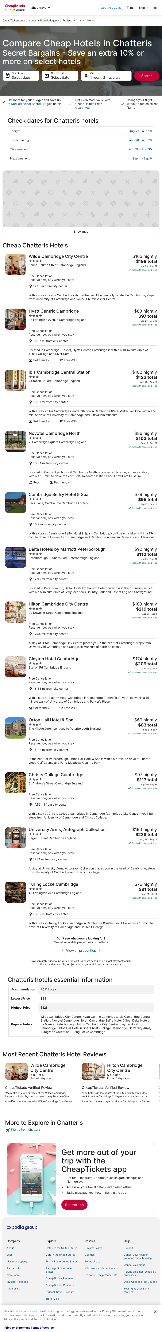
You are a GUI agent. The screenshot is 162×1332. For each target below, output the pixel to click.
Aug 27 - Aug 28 (140, 131)
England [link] (67, 20)
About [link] (10, 1248)
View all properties (81, 950)
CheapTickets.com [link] (14, 20)
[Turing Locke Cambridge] (81, 905)
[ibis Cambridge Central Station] (81, 396)
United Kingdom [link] (49, 20)
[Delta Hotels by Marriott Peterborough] (81, 570)
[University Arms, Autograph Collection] (81, 850)
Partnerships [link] (14, 1268)
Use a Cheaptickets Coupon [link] (140, 1281)
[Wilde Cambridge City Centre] (81, 277)
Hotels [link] (32, 20)
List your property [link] (17, 1261)
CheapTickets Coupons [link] (60, 1285)
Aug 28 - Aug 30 (140, 149)
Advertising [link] (13, 1288)
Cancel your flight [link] (134, 1264)
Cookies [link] (89, 1254)
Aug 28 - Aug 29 (140, 140)
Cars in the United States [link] (60, 1254)
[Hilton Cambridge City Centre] (81, 625)
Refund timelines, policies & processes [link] (140, 1273)
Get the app (74, 1205)
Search (147, 76)
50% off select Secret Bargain (31, 104)
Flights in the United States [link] (61, 1261)
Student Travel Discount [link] (60, 1292)
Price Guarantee (88, 105)
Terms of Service (42, 1327)
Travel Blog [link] (52, 1298)
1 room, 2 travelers (105, 77)
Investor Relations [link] (17, 1281)
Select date (21, 77)
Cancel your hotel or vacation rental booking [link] (138, 1256)
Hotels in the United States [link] (61, 1248)
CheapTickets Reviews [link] (59, 1278)
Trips (130, 7)
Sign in (143, 7)
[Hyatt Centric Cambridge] (81, 335)
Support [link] (128, 1248)
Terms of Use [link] (92, 1261)
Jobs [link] (9, 1254)
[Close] (155, 1311)
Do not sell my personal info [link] (101, 1275)
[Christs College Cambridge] (81, 796)
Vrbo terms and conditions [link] (100, 1268)
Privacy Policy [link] (93, 1248)
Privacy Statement (17, 1327)
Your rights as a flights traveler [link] (137, 1290)
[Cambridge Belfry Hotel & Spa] (81, 515)
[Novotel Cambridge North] (81, 457)
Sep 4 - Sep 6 (142, 158)
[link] (81, 1130)
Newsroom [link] (13, 1275)
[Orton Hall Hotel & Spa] (81, 741)
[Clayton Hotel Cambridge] (81, 683)
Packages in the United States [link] (59, 1270)
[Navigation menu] (155, 8)
